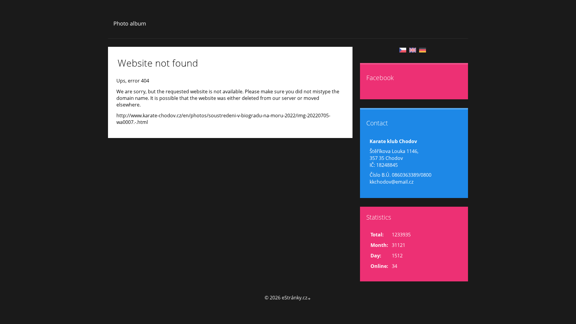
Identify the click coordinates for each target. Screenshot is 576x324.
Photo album (129, 23)
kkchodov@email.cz (391, 181)
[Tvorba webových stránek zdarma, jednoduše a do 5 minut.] (309, 298)
